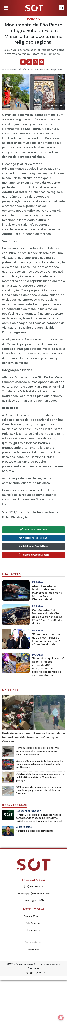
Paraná (33, 19)
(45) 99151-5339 (33, 886)
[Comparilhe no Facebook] (23, 62)
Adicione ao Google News (35, 546)
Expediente (33, 930)
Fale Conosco (33, 923)
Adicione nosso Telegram (35, 538)
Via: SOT (8, 512)
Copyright (28, 972)
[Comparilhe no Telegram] (41, 62)
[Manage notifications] (61, 1017)
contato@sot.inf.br (34, 900)
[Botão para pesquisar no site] (61, 7)
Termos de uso (33, 942)
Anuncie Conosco (33, 916)
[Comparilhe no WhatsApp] (35, 62)
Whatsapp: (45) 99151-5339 (34, 893)
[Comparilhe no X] (29, 62)
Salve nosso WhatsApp (35, 529)
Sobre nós (33, 949)
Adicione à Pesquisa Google (35, 555)
